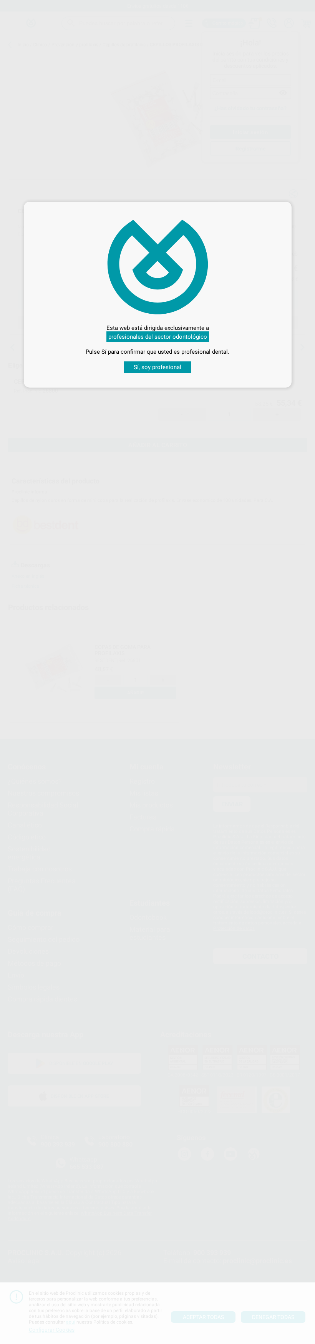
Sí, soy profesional (157, 367)
